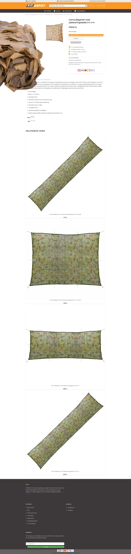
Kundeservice (71, 507)
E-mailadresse (30, 541)
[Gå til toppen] (127, 551)
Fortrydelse (30, 515)
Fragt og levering (32, 513)
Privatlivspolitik (31, 523)
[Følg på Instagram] (29, 497)
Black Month (30, 507)
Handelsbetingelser (32, 521)
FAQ (28, 510)
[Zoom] (34, 51)
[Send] (86, 5)
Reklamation (30, 518)
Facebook (70, 510)
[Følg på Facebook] (27, 497)
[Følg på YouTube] (31, 497)
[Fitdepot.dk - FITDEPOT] (36, 5)
